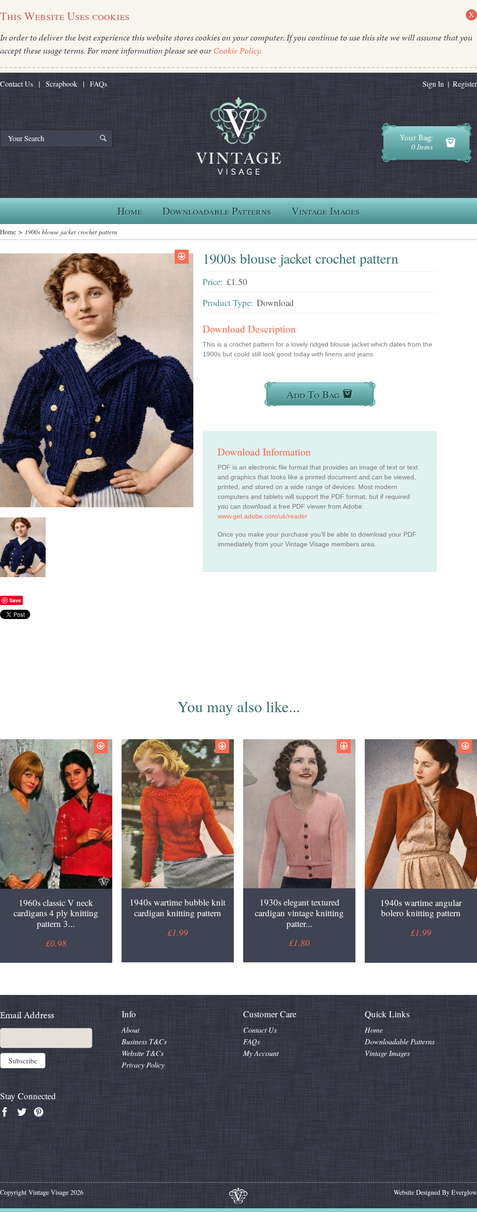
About (130, 1030)
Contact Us (16, 84)
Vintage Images (326, 211)
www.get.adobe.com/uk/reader (262, 516)
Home (129, 211)
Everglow (464, 1192)
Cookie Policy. (237, 50)
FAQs (98, 84)
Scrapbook (61, 84)
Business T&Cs (144, 1041)
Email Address (27, 1015)
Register (465, 84)
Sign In (433, 84)
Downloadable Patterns (217, 211)
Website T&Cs (143, 1053)
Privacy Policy (143, 1064)
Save (15, 600)
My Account (261, 1053)
